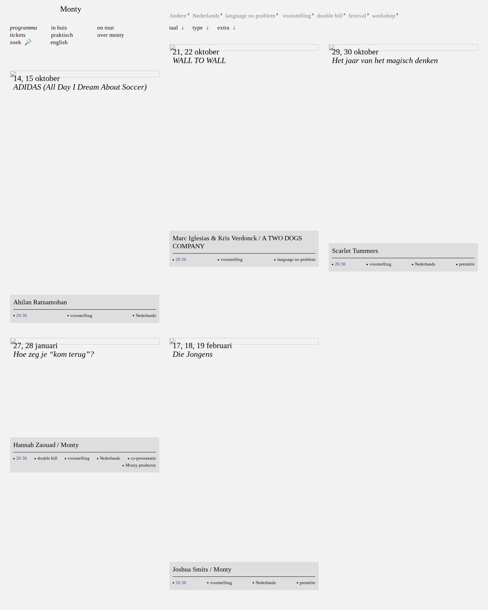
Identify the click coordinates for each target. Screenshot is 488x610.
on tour (105, 28)
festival (357, 16)
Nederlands (206, 16)
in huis (59, 28)
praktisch (62, 35)
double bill (330, 16)
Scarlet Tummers (355, 250)
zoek (15, 42)
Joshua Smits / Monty (202, 569)
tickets (18, 35)
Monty (70, 9)
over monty (110, 35)
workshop (383, 16)
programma (23, 28)
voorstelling (297, 16)
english (59, 42)
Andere (178, 16)
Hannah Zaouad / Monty (46, 444)
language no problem (250, 16)
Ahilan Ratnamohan (40, 302)
